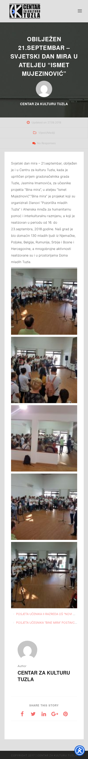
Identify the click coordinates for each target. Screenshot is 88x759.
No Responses (46, 143)
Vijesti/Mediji (46, 132)
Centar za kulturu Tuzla (44, 676)
